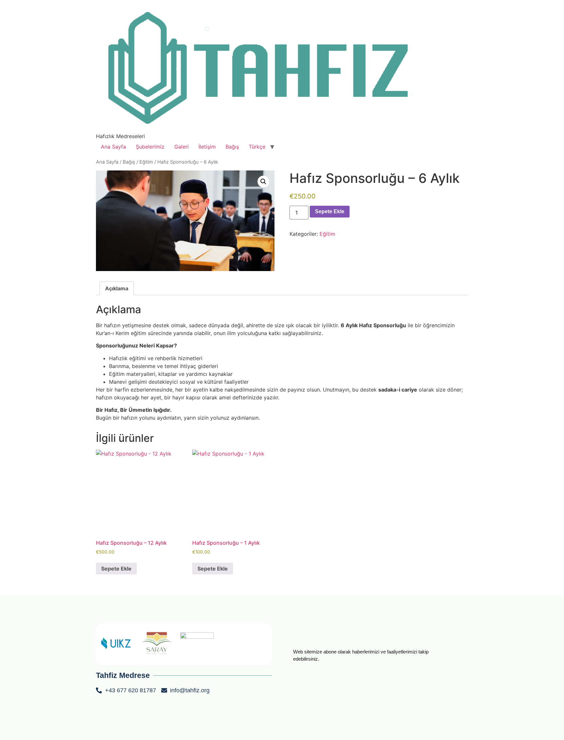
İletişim (207, 146)
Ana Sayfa (113, 146)
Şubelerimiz (150, 146)
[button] (263, 181)
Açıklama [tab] (116, 288)
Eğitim (146, 162)
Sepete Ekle (329, 211)
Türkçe (257, 146)
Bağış (232, 146)
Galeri (181, 146)
